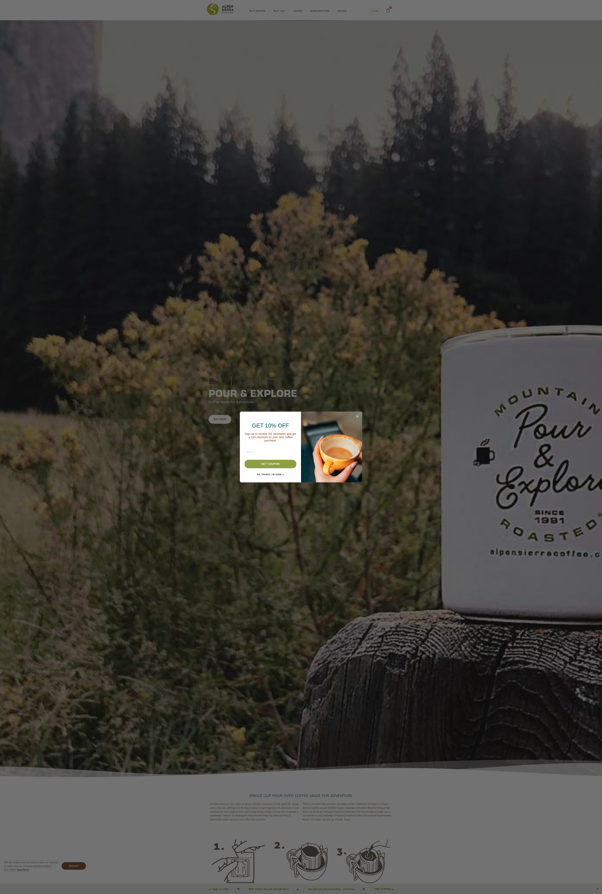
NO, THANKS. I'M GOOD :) (270, 474)
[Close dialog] (357, 416)
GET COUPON (270, 464)
